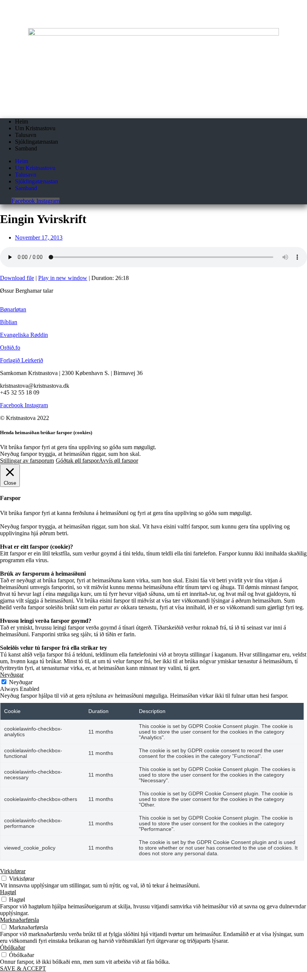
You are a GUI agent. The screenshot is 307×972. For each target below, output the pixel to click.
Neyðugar (21, 682)
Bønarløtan (13, 309)
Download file (17, 278)
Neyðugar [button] (12, 674)
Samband (26, 148)
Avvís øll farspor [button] (118, 460)
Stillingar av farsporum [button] (27, 460)
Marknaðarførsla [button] (19, 920)
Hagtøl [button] (8, 892)
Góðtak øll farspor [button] (77, 460)
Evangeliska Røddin (24, 335)
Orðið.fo (10, 347)
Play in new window (62, 278)
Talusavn (25, 135)
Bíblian (8, 322)
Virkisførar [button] (12, 871)
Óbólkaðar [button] (12, 947)
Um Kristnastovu (35, 128)
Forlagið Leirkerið (21, 360)
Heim (21, 121)
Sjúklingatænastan (36, 141)
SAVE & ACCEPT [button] (23, 968)
